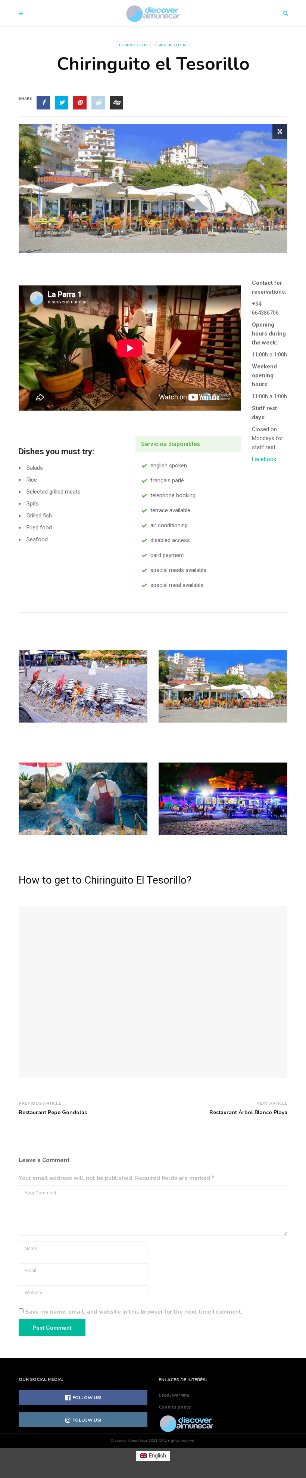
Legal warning (174, 1395)
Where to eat (172, 45)
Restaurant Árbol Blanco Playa (248, 1112)
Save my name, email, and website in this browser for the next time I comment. (134, 1311)
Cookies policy (175, 1407)
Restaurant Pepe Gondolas (53, 1112)
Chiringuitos (133, 45)
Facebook (264, 459)
